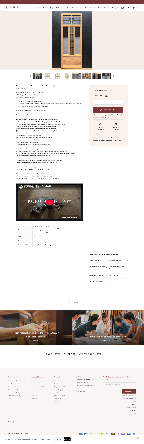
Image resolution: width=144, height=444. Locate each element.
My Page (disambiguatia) (129, 398)
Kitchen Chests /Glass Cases (15, 381)
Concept (79, 376)
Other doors (34, 398)
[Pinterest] (77, 302)
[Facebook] (71, 302)
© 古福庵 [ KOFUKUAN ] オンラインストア (19, 433)
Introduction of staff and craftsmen (86, 385)
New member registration (129, 395)
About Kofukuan (89, 8)
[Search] (129, 8)
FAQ (135, 413)
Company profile (131, 407)
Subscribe (129, 391)
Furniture (37, 8)
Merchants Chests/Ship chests (16, 393)
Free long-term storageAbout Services (96, 283)
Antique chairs (57, 398)
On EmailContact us (116, 128)
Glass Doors (34, 395)
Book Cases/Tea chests (14, 390)
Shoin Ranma (34, 393)
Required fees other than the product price (97, 268)
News (99, 8)
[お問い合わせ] (122, 8)
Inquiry (134, 404)
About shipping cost (115, 260)
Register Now (72, 2)
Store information (81, 391)
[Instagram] (13, 422)
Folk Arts (59, 8)
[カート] (138, 8)
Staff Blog (79, 388)
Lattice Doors (34, 384)
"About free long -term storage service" (35, 178)
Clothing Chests (12, 387)
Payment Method (94, 260)
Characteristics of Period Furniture (116, 268)
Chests (9, 398)
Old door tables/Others (14, 395)
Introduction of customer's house (85, 379)
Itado (32, 390)
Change (67, 439)
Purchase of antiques (111, 8)
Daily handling (113, 275)
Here (48, 160)
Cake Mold (56, 401)
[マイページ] (134, 8)
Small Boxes (57, 393)
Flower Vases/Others (59, 395)
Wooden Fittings (48, 8)
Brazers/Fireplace (58, 390)
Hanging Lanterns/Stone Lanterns (63, 387)
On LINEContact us (100, 128)
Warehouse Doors (35, 381)
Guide (134, 401)
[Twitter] (74, 302)
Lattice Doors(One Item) (37, 387)
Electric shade (57, 381)
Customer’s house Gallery (73, 8)
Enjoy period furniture (82, 382)
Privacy (134, 410)
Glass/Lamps (57, 384)
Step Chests (11, 384)
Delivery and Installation (96, 275)
